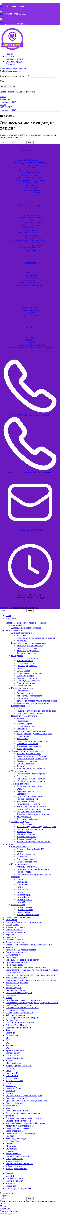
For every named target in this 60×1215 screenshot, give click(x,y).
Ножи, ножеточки (25, 726)
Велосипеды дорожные (28, 650)
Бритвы (20, 708)
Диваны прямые (24, 907)
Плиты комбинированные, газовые (33, 809)
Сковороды (22, 728)
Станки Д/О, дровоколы (28, 680)
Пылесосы (22, 776)
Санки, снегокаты (25, 763)
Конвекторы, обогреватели (29, 696)
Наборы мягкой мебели (28, 914)
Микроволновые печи (27, 799)
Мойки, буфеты (24, 872)
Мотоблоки (22, 738)
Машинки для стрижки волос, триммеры (36, 711)
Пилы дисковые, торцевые (29, 673)
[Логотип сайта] (17, 49)
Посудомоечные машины (29, 811)
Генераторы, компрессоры (29, 663)
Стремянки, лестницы (27, 743)
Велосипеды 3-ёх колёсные (30, 645)
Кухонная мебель (19, 864)
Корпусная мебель (19, 846)
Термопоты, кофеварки (28, 819)
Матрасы (15, 877)
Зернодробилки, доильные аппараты (34, 733)
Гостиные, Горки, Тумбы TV (30, 849)
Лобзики (21, 668)
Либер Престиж (24, 899)
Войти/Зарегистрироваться (18, 1188)
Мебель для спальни (26, 854)
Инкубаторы (23, 736)
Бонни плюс (22, 884)
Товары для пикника (26, 836)
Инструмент (17, 655)
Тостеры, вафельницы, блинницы (33, 814)
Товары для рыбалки (26, 839)
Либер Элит (22, 902)
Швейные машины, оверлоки (31, 781)
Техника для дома (19, 771)
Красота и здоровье (20, 706)
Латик (20, 887)
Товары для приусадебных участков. (28, 731)
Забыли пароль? (7, 92)
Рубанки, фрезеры (25, 675)
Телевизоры (22, 640)
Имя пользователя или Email (14, 76)
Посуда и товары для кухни (24, 716)
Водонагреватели (25, 693)
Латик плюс (22, 889)
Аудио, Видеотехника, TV (23, 633)
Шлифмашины (24, 685)
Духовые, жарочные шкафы (30, 796)
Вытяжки (21, 794)
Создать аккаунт (14, 71)
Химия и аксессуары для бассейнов (34, 841)
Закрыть (4, 1195)
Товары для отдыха (20, 821)
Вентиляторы (23, 691)
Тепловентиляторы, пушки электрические (37, 701)
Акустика (21, 635)
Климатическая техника (22, 688)
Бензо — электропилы (27, 658)
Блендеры (21, 789)
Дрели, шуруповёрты (27, 665)
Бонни (20, 879)
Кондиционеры (24, 698)
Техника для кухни (20, 784)
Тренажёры (22, 766)
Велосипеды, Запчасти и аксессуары (28, 643)
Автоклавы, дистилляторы (29, 786)
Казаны (20, 718)
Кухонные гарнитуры (27, 867)
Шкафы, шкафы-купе (27, 862)
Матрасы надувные (26, 834)
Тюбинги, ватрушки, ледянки (31, 768)
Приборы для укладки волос (30, 713)
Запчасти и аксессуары (28, 653)
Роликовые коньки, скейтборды (32, 758)
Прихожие (22, 857)
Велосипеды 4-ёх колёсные (30, 648)
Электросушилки (25, 748)
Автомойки (16, 625)
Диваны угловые (25, 909)
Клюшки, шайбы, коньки (29, 753)
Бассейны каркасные (27, 824)
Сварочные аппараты (27, 678)
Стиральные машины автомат (31, 779)
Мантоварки (23, 721)
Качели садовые (24, 831)
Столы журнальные (26, 859)
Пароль (4, 81)
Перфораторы (23, 670)
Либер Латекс (23, 897)
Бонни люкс (22, 882)
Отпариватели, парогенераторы (32, 774)
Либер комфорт (24, 894)
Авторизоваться (8, 87)
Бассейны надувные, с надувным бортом (36, 826)
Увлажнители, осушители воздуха (33, 703)
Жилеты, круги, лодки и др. (30, 829)
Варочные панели (25, 791)
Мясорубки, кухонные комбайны (32, 806)
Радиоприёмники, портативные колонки (36, 638)
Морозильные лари (26, 801)
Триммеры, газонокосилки (29, 746)
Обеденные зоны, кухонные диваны (34, 874)
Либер (20, 892)
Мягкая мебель (18, 904)
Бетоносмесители (25, 660)
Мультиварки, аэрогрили (28, 804)
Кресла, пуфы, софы (26, 912)
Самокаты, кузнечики (27, 761)
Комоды (20, 851)
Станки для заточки (26, 683)
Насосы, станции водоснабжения (32, 741)
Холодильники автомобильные (26, 628)
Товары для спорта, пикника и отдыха (29, 751)
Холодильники (24, 816)
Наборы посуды (24, 723)
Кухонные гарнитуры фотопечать (33, 869)
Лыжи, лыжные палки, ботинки (32, 756)
